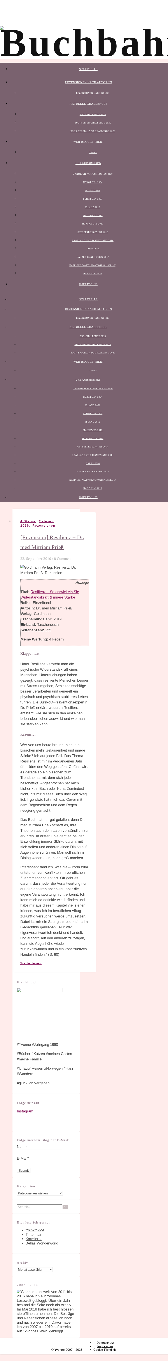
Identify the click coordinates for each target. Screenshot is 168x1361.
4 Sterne (28, 521)
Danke (93, 152)
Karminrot (34, 1239)
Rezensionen (43, 525)
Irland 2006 (92, 190)
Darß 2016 (93, 248)
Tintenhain (34, 1234)
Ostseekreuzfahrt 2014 (92, 232)
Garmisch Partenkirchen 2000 (93, 174)
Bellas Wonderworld (42, 1243)
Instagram (25, 1111)
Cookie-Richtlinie (105, 1349)
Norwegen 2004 (92, 182)
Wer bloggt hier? (88, 141)
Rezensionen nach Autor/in (88, 82)
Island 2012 (92, 207)
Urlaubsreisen (88, 163)
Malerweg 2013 (92, 215)
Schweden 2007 (92, 199)
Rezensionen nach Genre (93, 93)
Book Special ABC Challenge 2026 (92, 131)
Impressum (88, 284)
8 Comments (63, 559)
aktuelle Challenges (88, 103)
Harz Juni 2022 (92, 273)
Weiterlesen (31, 963)
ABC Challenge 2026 (93, 114)
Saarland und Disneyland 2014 (92, 240)
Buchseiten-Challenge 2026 (93, 123)
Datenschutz (105, 1342)
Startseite (88, 69)
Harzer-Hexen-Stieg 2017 (93, 257)
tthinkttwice (35, 1230)
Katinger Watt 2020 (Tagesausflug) (92, 265)
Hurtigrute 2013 (92, 224)
